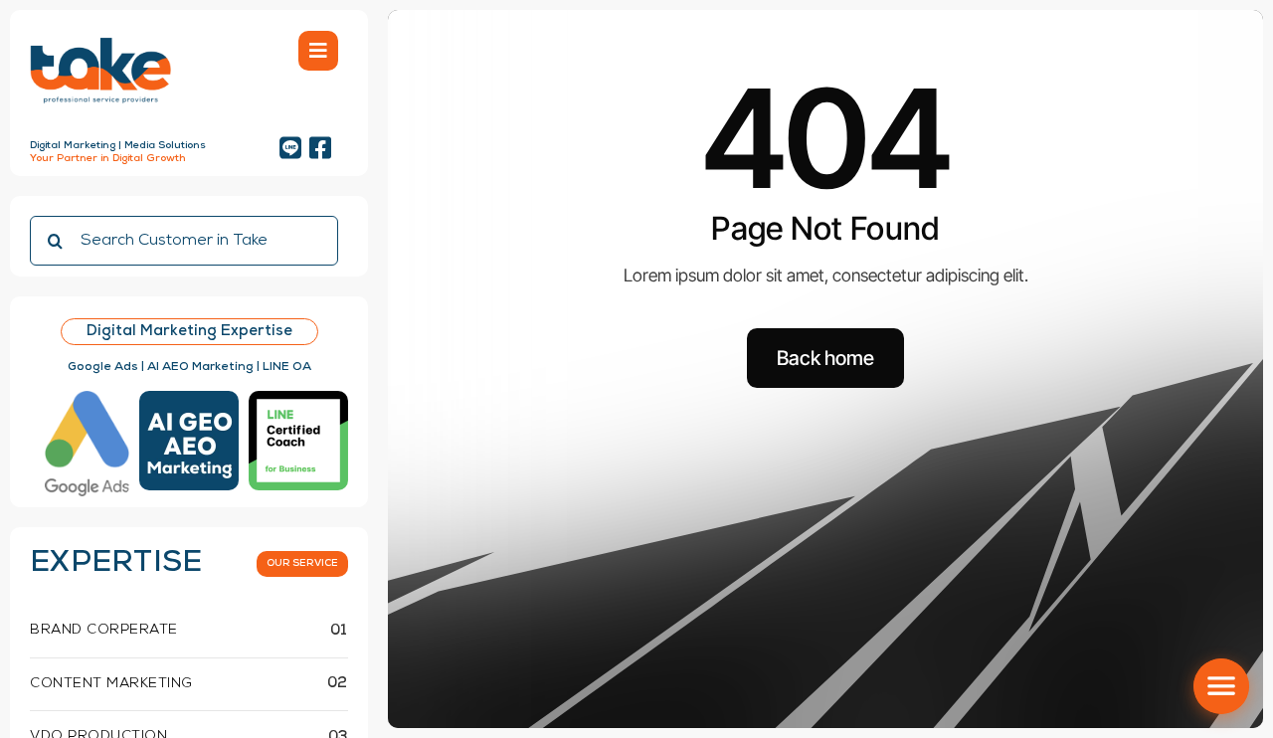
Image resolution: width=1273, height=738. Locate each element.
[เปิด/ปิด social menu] (1221, 686)
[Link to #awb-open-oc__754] (318, 51)
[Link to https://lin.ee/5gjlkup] (290, 147)
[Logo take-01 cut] (100, 39)
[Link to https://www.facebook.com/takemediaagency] (320, 147)
